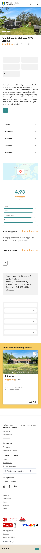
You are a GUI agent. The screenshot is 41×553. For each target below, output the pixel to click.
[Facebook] (11, 486)
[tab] (12, 372)
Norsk (5, 502)
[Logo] (9, 3)
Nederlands (7, 499)
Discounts (6, 431)
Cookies (6, 534)
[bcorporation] (16, 527)
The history (7, 447)
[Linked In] (16, 486)
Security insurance (9, 466)
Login (5, 460)
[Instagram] (5, 486)
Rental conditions (9, 537)
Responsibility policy (10, 450)
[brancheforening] (10, 521)
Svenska (6, 505)
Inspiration (6, 438)
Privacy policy (8, 530)
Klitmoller (9, 376)
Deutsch (6, 495)
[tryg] (8, 527)
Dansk (5, 509)
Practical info (7, 463)
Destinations (7, 435)
